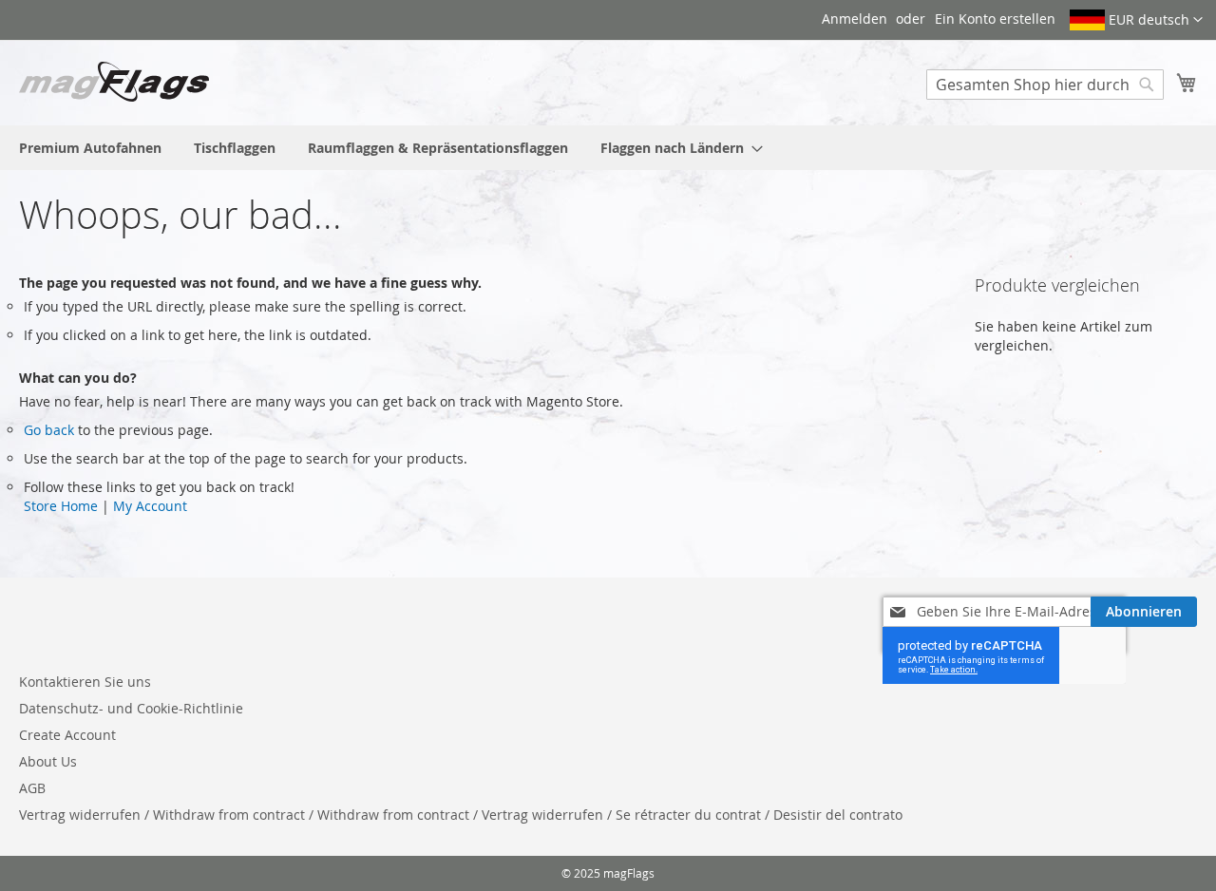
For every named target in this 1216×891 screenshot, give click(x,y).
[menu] (608, 147)
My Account (150, 506)
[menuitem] (90, 147)
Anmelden (854, 18)
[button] (1136, 19)
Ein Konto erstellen (995, 18)
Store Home (61, 506)
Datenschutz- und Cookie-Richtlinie (131, 708)
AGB (32, 788)
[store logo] (114, 82)
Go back (49, 430)
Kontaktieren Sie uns (85, 682)
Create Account (67, 735)
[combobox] (1045, 84)
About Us (48, 761)
